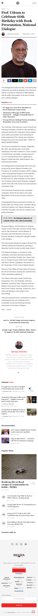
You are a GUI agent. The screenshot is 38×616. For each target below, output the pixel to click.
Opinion (29, 577)
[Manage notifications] (33, 611)
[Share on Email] (25, 80)
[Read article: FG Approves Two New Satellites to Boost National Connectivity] (32, 389)
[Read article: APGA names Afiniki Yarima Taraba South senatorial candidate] (5, 432)
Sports (29, 587)
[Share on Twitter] (15, 80)
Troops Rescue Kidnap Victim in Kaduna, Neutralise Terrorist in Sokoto (13, 412)
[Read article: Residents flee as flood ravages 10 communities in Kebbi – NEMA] (19, 466)
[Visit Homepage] (18, 3)
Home (3, 9)
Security (30, 585)
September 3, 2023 (29, 34)
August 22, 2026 (19, 391)
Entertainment (19, 577)
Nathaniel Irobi (7, 391)
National (19, 584)
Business (5, 583)
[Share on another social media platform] (35, 80)
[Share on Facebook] (9, 80)
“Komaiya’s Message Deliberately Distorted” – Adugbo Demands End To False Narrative (18, 115)
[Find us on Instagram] (16, 544)
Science (30, 582)
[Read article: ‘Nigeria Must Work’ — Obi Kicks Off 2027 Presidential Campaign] (5, 440)
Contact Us (19, 570)
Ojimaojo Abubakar (13, 34)
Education (6, 585)
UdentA (8, 309)
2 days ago (15, 434)
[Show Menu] (2, 3)
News (8, 9)
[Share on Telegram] (30, 80)
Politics (29, 580)
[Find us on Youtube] (25, 544)
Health (17, 581)
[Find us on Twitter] (21, 544)
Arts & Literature (6, 578)
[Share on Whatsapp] (21, 80)
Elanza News (11, 612)
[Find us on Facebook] (12, 544)
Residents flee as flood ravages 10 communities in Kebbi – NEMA (14, 484)
